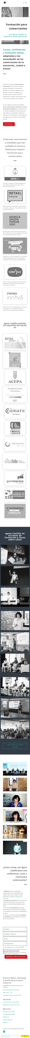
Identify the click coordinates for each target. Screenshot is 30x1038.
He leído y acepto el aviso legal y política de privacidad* (14, 950)
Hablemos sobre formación (15, 957)
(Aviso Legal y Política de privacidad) (11, 951)
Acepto (25, 1035)
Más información (7, 1036)
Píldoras (5, 1022)
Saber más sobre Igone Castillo (15, 746)
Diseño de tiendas (7, 1020)
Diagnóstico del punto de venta (11, 1005)
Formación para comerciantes (11, 1002)
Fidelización (6, 1017)
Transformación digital (9, 1014)
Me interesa (9, 124)
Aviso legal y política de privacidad (12, 995)
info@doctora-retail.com (12, 990)
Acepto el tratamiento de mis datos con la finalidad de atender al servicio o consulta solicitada (14, 953)
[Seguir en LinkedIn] (4, 1031)
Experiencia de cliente (9, 1011)
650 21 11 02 (9, 992)
